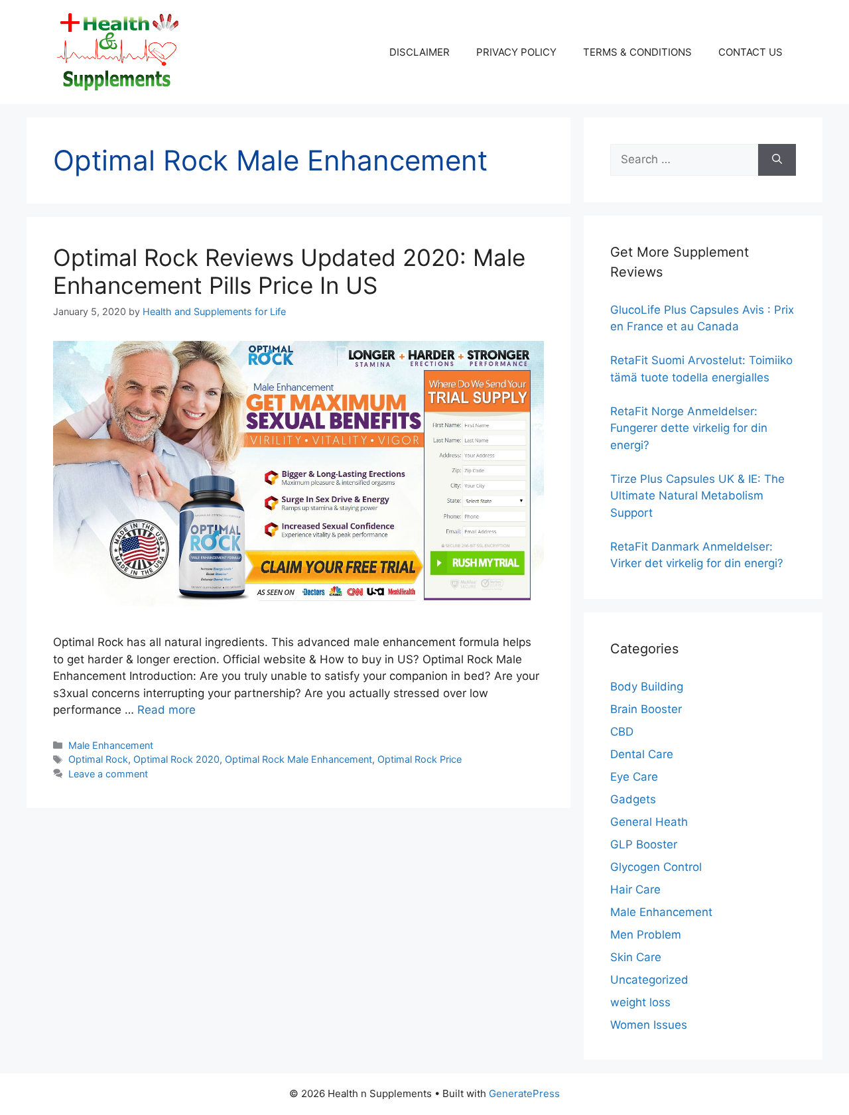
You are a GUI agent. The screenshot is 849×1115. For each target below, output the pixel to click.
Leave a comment (108, 773)
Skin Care (635, 957)
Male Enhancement (110, 745)
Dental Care (641, 754)
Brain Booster (646, 709)
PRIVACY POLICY (516, 52)
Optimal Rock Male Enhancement (298, 759)
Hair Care (635, 889)
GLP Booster (643, 844)
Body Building (646, 686)
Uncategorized (649, 979)
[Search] (777, 160)
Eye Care (634, 776)
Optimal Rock (98, 759)
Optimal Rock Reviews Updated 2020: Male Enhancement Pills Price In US (289, 271)
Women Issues (648, 1024)
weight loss (640, 1002)
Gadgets (633, 799)
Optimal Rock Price (419, 759)
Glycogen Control (656, 867)
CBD (621, 731)
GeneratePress (524, 1093)
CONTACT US (750, 52)
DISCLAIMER (419, 52)
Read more (166, 709)
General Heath (649, 821)
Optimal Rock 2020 (176, 759)
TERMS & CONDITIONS (637, 52)
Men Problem (645, 934)
